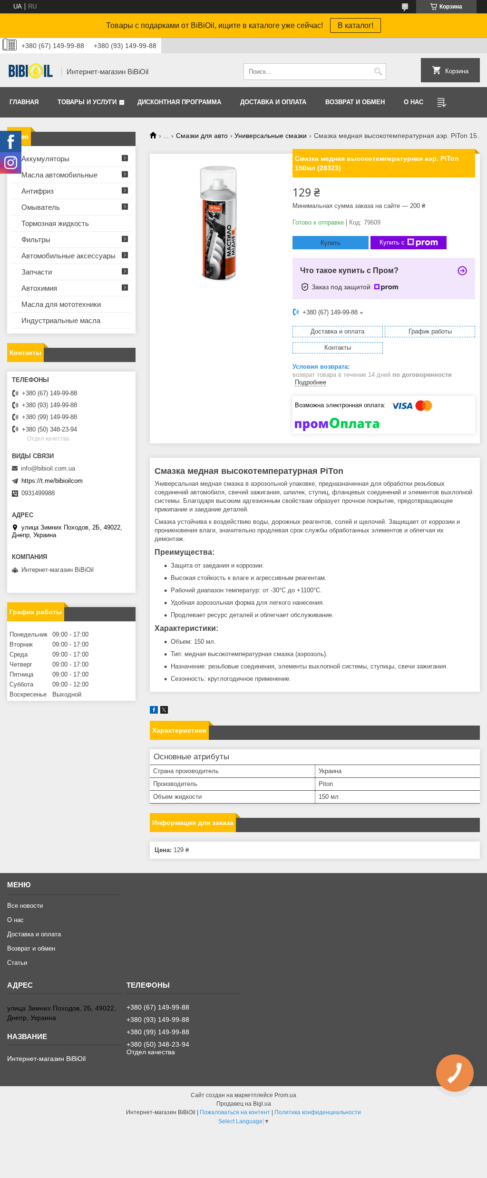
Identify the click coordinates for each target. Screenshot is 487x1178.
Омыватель (40, 207)
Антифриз (37, 191)
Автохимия (39, 288)
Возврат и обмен (355, 102)
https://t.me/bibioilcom (52, 480)
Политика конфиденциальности (317, 1112)
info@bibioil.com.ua (48, 468)
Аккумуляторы (45, 159)
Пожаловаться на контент (235, 1112)
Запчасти (36, 272)
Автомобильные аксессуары (68, 256)
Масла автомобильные (59, 175)
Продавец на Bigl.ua (243, 1103)
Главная (24, 102)
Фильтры (35, 240)
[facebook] (154, 711)
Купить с (392, 242)
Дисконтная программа (179, 102)
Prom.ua (285, 1095)
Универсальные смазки (270, 135)
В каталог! (355, 25)
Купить (331, 242)
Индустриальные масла (60, 320)
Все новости (25, 905)
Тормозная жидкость (55, 223)
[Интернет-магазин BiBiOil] (31, 71)
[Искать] (378, 71)
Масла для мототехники (61, 304)
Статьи (17, 962)
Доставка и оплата (273, 102)
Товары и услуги (87, 102)
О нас (413, 102)
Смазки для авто (202, 135)
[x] (164, 711)
